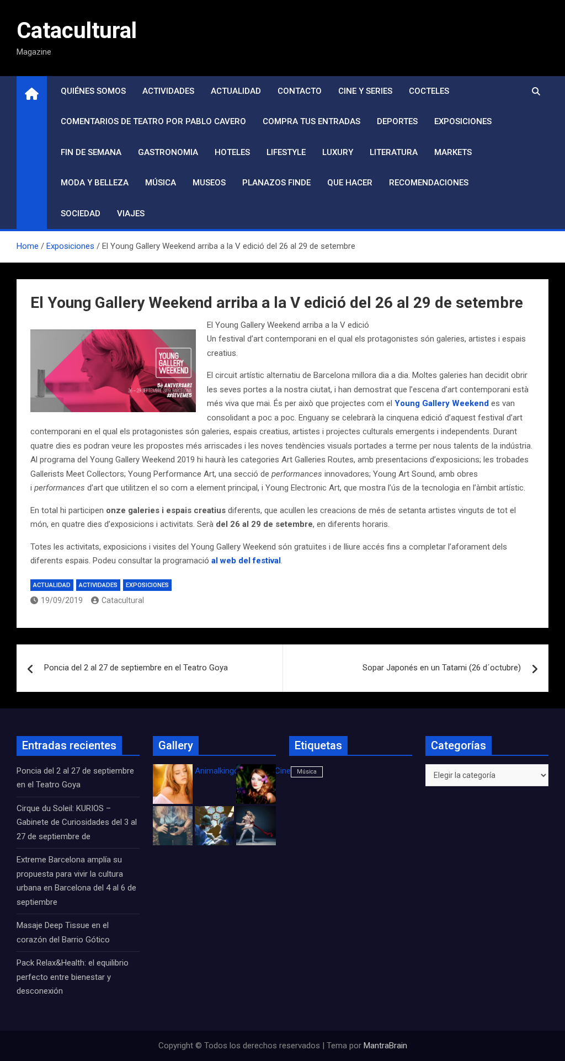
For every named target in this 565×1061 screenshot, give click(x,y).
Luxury (337, 152)
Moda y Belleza (95, 183)
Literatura (394, 152)
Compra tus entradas (311, 121)
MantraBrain (385, 1046)
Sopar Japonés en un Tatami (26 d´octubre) (442, 668)
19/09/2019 (62, 600)
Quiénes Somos (93, 91)
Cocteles (429, 91)
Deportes (397, 121)
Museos (209, 183)
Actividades (168, 91)
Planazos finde (276, 183)
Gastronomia (168, 152)
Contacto (300, 91)
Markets (453, 152)
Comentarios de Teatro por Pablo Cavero (153, 121)
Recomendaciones (428, 183)
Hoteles (232, 152)
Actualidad (236, 91)
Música (160, 183)
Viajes (131, 213)
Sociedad (80, 213)
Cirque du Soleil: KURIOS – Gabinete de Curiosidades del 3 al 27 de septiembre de (77, 822)
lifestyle (286, 152)
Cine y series (365, 91)
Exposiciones (463, 121)
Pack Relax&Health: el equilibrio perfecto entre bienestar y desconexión (73, 977)
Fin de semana (91, 152)
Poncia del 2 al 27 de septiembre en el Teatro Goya (136, 668)
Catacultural (77, 31)
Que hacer (349, 183)
